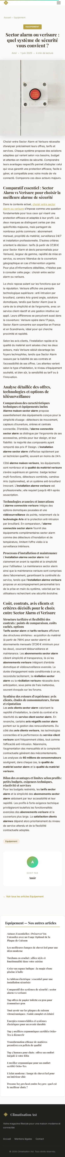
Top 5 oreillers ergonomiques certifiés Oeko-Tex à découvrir (32, 1033)
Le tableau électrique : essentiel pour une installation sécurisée (30, 980)
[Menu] (59, 2)
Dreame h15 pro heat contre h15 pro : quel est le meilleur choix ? (32, 1085)
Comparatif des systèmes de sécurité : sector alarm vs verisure (31, 991)
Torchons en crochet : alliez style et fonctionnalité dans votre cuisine (26, 959)
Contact (40, 1138)
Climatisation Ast (23, 1114)
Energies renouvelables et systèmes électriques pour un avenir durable (27, 1022)
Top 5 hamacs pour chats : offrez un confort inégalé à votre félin (30, 1054)
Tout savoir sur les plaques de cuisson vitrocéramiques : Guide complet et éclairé (30, 1012)
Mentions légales (23, 1138)
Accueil (7, 17)
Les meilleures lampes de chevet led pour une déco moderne (32, 949)
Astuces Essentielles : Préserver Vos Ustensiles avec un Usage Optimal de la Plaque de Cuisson (28, 937)
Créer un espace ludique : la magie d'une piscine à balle (29, 970)
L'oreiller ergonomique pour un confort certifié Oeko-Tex (28, 1064)
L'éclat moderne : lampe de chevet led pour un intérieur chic (31, 1075)
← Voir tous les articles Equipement (23, 896)
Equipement (19, 17)
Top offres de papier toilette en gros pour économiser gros (29, 1001)
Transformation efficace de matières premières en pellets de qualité (27, 1043)
